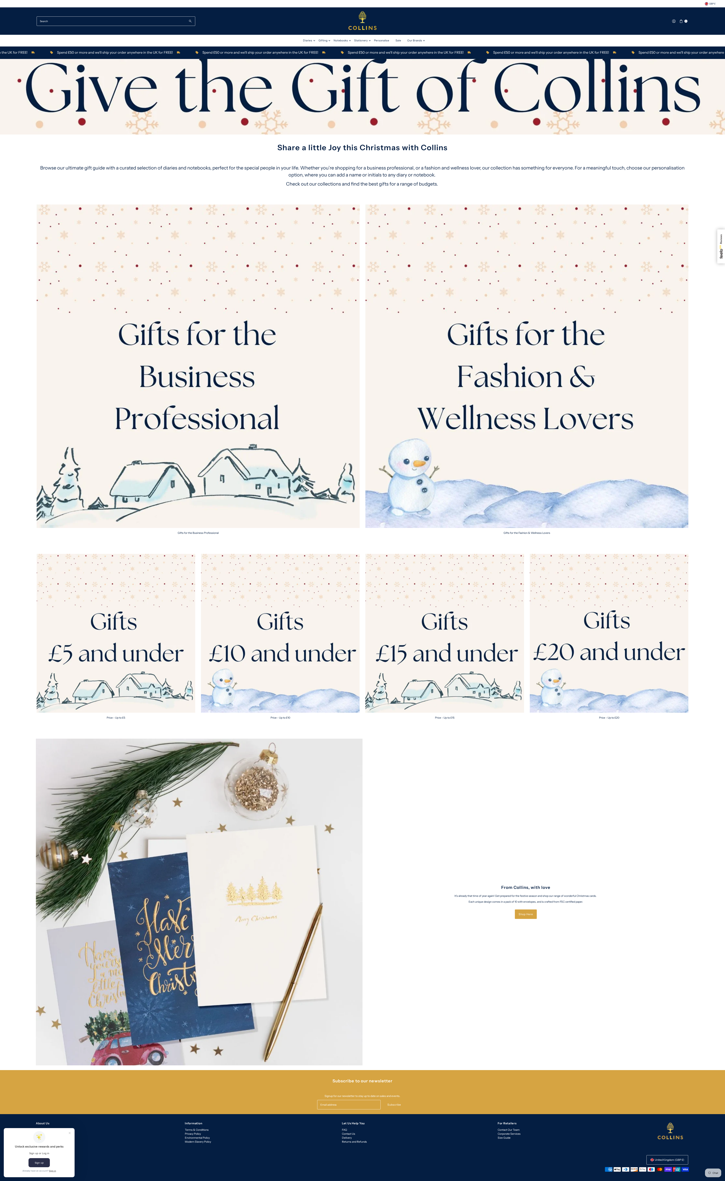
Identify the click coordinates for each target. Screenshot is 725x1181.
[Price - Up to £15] (444, 633)
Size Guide (504, 1137)
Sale (398, 40)
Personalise (381, 40)
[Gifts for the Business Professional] (198, 366)
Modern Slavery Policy (198, 1141)
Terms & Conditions (197, 1129)
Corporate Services (509, 1133)
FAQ (344, 1129)
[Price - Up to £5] (116, 633)
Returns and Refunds (354, 1141)
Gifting (323, 40)
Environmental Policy (197, 1137)
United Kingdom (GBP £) (669, 1160)
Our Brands (414, 40)
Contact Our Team (509, 1129)
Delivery (347, 1137)
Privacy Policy (193, 1133)
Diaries (307, 40)
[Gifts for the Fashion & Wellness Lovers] (526, 366)
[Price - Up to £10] (280, 633)
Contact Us (348, 1133)
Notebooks (341, 40)
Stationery (361, 40)
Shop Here (526, 914)
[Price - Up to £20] (609, 633)
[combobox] (116, 21)
